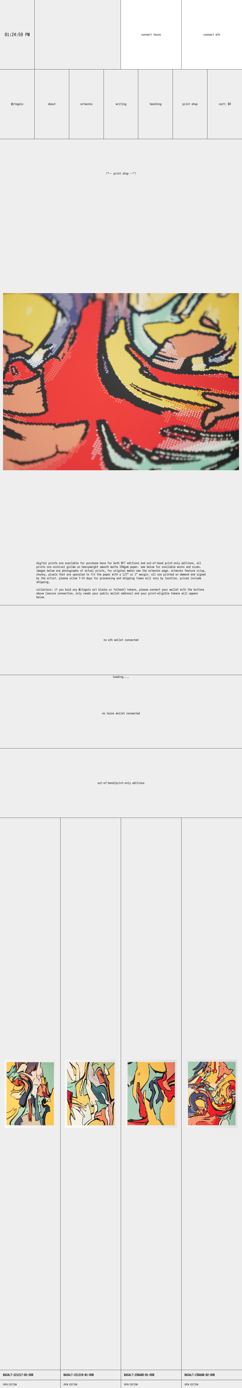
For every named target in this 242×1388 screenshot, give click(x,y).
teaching (155, 104)
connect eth (211, 35)
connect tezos (151, 35)
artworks (86, 104)
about (52, 104)
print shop (190, 104)
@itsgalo (17, 104)
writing (121, 104)
